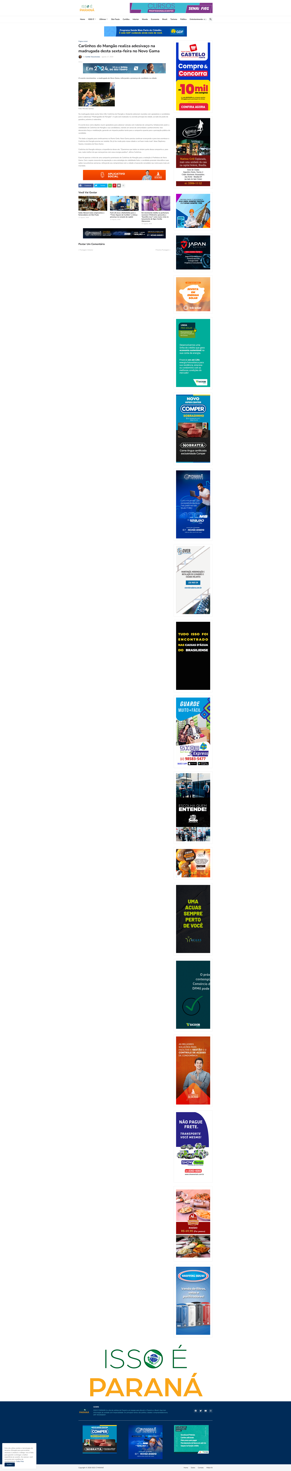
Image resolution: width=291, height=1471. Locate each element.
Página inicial (83, 41)
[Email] (119, 185)
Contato (201, 1468)
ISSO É (91, 19)
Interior (136, 19)
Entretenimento (196, 19)
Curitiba (126, 19)
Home (82, 19)
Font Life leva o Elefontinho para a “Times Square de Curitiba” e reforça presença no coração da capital (123, 215)
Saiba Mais (20, 1461)
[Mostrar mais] (123, 185)
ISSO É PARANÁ (98, 1468)
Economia (155, 19)
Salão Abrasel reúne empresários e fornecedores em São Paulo (91, 214)
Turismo (173, 19)
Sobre (193, 1468)
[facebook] (196, 1411)
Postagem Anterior (86, 250)
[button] (205, 19)
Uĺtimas (102, 19)
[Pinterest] (114, 185)
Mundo (145, 19)
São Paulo (115, 19)
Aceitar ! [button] (10, 1464)
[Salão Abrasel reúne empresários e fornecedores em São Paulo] (92, 203)
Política (183, 19)
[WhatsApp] (110, 185)
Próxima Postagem (162, 250)
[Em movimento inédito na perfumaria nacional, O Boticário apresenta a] (156, 203)
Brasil (164, 19)
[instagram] (211, 1411)
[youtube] (206, 1411)
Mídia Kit (209, 1468)
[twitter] (201, 1411)
